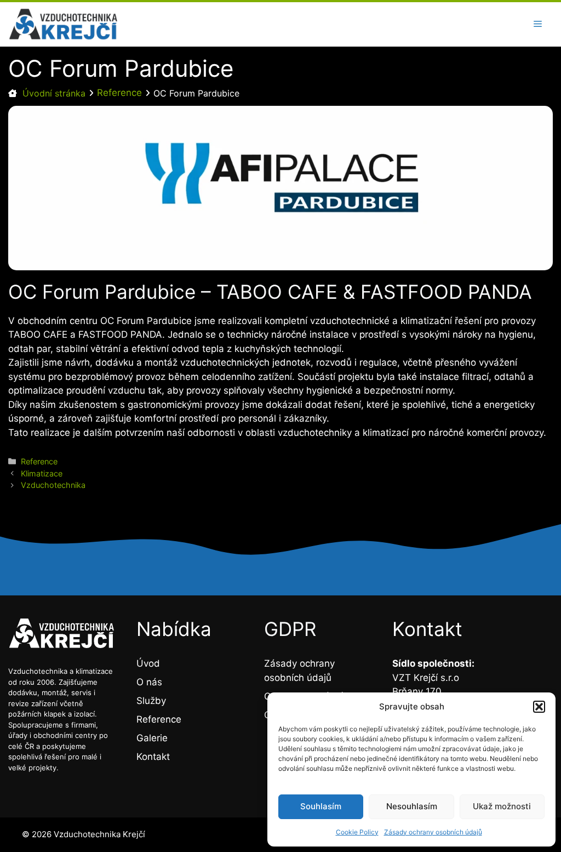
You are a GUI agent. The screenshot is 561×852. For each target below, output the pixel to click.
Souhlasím (320, 806)
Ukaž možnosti (502, 806)
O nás (149, 682)
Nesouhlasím (411, 806)
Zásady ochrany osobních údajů (433, 832)
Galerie (152, 737)
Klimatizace (41, 473)
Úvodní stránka (53, 93)
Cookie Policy (357, 832)
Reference (119, 92)
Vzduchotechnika (53, 485)
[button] (539, 706)
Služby (151, 700)
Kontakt (153, 756)
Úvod (148, 663)
